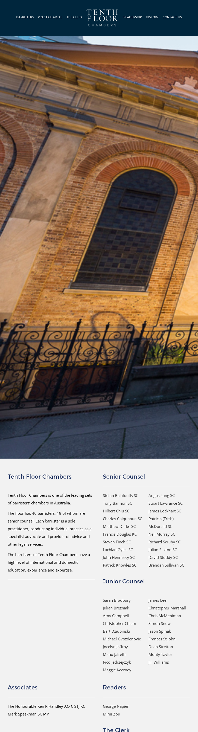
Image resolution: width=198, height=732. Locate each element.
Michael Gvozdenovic (122, 638)
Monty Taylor (160, 654)
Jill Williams (158, 662)
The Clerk (74, 17)
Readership (132, 17)
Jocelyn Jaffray (115, 646)
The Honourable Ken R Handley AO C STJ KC (46, 706)
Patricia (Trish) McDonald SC (161, 522)
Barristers (25, 17)
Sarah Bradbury (117, 600)
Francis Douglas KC (120, 534)
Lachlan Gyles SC (118, 549)
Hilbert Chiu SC (116, 510)
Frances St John (162, 638)
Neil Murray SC (161, 534)
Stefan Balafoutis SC (120, 495)
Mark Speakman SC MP (28, 714)
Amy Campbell (116, 615)
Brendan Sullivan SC (166, 565)
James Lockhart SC (164, 510)
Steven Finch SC (117, 541)
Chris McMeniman (164, 615)
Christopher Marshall (167, 607)
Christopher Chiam (119, 623)
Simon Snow (159, 623)
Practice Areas (50, 17)
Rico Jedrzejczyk (117, 662)
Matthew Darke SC (119, 526)
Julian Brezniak (116, 607)
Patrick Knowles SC (119, 565)
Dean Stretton (160, 646)
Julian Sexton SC (162, 549)
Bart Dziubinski (116, 631)
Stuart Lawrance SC (165, 503)
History (152, 17)
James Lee (157, 600)
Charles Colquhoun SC (122, 518)
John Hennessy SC (119, 557)
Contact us (172, 17)
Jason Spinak (159, 631)
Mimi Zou (111, 714)
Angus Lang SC (161, 495)
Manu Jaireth (114, 654)
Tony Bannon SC (117, 503)
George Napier (116, 706)
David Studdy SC (163, 557)
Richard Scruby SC (164, 541)
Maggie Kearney (117, 669)
